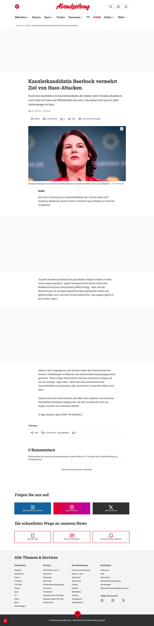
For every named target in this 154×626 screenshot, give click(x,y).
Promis (61, 17)
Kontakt (75, 588)
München (20, 17)
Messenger (47, 577)
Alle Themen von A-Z (51, 570)
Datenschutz (105, 577)
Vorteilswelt (47, 592)
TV (88, 17)
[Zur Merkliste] (118, 7)
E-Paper (75, 585)
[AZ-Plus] (17, 6)
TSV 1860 (18, 585)
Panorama (74, 17)
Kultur (108, 17)
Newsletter (47, 574)
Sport (47, 17)
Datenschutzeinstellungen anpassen (115, 588)
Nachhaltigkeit (20, 606)
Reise (16, 602)
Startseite (19, 26)
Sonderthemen (77, 602)
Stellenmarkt (48, 602)
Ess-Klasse (47, 588)
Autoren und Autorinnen (81, 570)
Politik (97, 17)
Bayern (36, 17)
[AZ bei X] (123, 600)
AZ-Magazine (77, 599)
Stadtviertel (18, 574)
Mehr (121, 17)
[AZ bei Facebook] (102, 600)
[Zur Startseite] (73, 10)
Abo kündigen (106, 585)
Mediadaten (76, 592)
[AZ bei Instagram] (112, 600)
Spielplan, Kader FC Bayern (53, 595)
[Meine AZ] (126, 7)
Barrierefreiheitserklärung (111, 581)
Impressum (105, 570)
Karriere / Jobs (77, 574)
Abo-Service (76, 581)
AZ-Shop (75, 595)
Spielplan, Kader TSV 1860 (53, 599)
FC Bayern (18, 581)
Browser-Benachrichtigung (53, 585)
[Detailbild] (121, 129)
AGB (102, 574)
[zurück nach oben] (77, 615)
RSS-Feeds (47, 581)
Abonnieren (76, 577)
